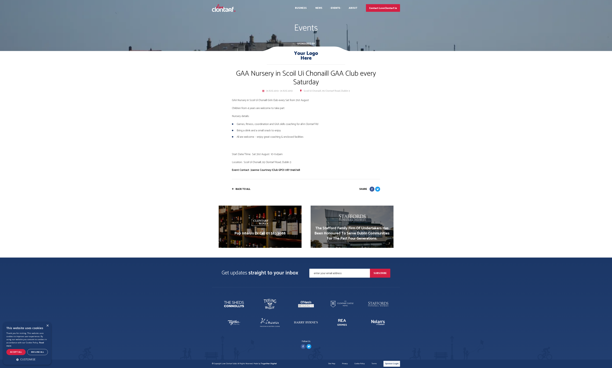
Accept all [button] (16, 352)
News (318, 8)
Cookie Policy (359, 363)
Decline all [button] (37, 352)
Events (335, 8)
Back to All (243, 189)
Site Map (331, 363)
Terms (374, 363)
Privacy (345, 363)
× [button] (47, 325)
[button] (27, 359)
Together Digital (269, 363)
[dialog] (27, 343)
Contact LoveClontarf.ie (383, 8)
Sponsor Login (391, 363)
